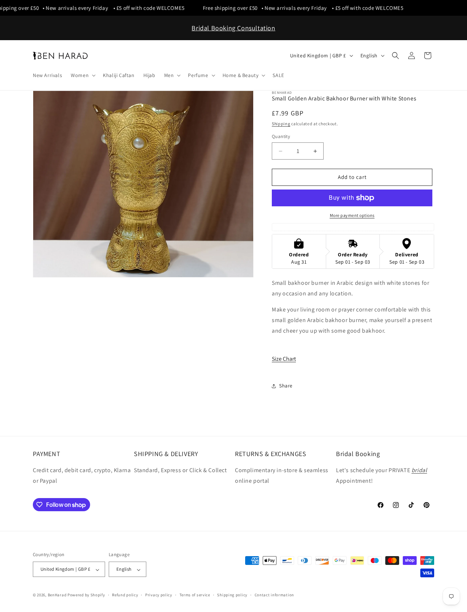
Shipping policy (232, 594)
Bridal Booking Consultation (233, 28)
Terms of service (195, 594)
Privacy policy (158, 594)
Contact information (274, 594)
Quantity (281, 137)
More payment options (352, 215)
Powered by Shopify (86, 595)
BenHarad (57, 595)
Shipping (281, 123)
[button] (82, 75)
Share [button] (286, 386)
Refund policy (125, 594)
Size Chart (284, 359)
